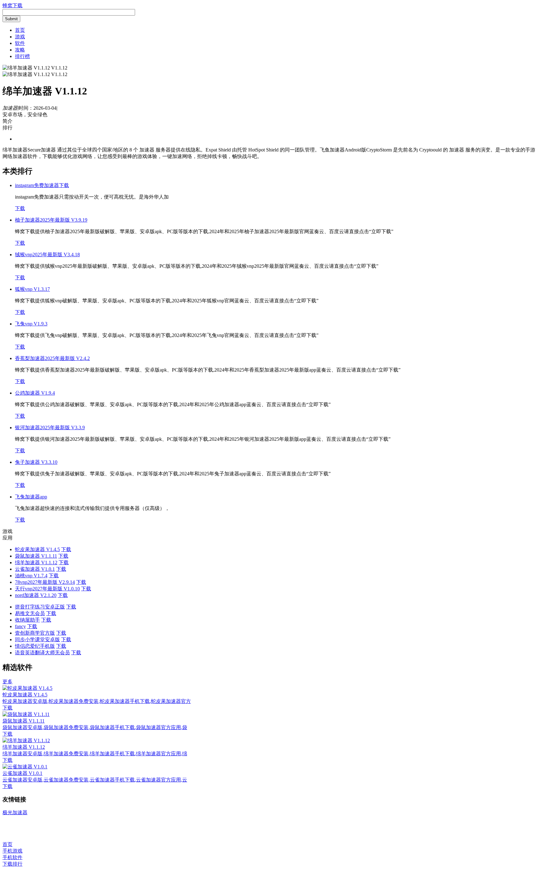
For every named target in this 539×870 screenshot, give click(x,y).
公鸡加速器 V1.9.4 (35, 393)
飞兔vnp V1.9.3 (31, 323)
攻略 (20, 49)
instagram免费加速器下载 (42, 185)
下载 (20, 208)
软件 (20, 43)
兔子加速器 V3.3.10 (36, 462)
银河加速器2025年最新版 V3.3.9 (50, 427)
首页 (20, 30)
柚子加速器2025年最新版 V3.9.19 (51, 220)
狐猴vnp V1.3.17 (32, 289)
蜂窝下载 (12, 5)
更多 (7, 681)
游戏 (20, 36)
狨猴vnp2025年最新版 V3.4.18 (47, 254)
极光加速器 (14, 812)
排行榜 (22, 56)
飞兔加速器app (31, 496)
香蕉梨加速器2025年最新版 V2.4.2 (52, 358)
